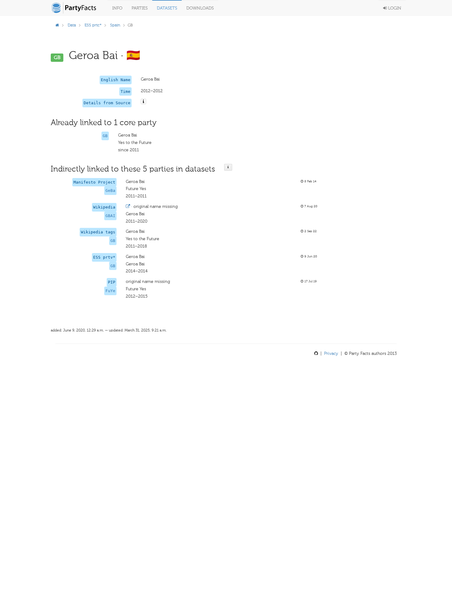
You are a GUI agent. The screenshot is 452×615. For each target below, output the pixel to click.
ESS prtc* (93, 25)
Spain (115, 25)
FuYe (110, 290)
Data (72, 25)
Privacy (331, 353)
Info (117, 8)
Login (394, 8)
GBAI (110, 215)
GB (105, 135)
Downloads (200, 8)
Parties (140, 8)
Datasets (167, 8)
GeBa (110, 190)
